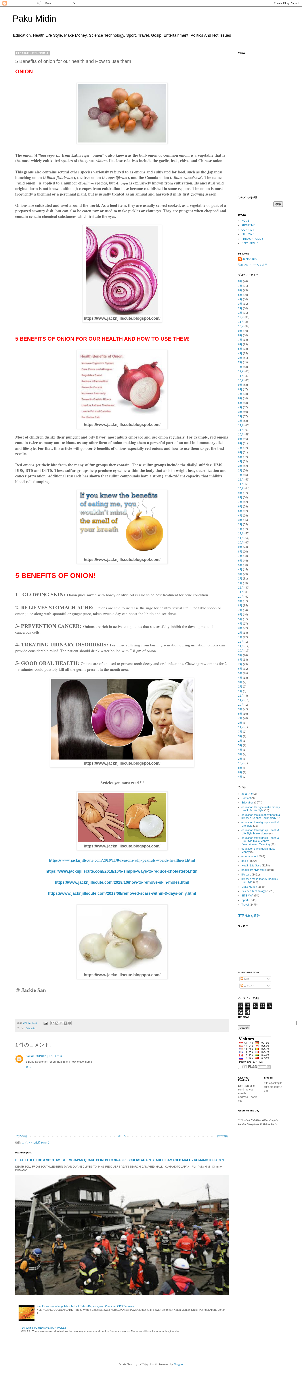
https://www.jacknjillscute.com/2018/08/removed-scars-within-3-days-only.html (122, 893)
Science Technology (253, 891)
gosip (244, 860)
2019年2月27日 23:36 (49, 1056)
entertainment (249, 856)
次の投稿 (21, 1136)
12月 (241, 317)
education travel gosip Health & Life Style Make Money (260, 832)
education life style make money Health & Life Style (260, 809)
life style (246, 874)
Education (31, 1028)
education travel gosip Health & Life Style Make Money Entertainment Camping (260, 841)
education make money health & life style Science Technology (260, 816)
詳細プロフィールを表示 (252, 264)
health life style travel (254, 870)
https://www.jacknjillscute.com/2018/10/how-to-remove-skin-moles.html (122, 882)
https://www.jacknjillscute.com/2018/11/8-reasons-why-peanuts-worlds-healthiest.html (122, 860)
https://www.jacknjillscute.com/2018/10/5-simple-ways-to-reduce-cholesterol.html (122, 871)
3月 (240, 303)
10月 (241, 326)
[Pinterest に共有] (69, 1023)
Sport (244, 900)
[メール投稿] (45, 1023)
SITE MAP (247, 234)
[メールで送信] (52, 1023)
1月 (240, 312)
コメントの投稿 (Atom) (35, 1142)
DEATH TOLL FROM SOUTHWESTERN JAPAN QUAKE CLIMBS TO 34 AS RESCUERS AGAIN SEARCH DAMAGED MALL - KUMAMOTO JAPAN (119, 1160)
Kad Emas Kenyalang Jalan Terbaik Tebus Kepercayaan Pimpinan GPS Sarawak (85, 1306)
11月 (241, 321)
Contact (246, 798)
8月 (240, 281)
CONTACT (247, 229)
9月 (240, 330)
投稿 (246, 978)
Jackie (30, 1056)
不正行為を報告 (249, 915)
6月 (240, 290)
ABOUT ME (248, 225)
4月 (240, 299)
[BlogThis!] (57, 1023)
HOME (245, 220)
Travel (245, 904)
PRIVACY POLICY (252, 238)
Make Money (249, 886)
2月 (240, 308)
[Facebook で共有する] (65, 1023)
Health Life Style (251, 865)
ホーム (122, 1136)
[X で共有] (61, 1023)
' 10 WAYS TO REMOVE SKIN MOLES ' (44, 1327)
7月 (240, 285)
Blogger (178, 1364)
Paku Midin (34, 18)
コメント (248, 985)
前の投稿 (222, 1136)
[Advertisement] (260, 123)
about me (247, 793)
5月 (240, 294)
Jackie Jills (250, 259)
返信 (28, 1067)
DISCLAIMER (249, 243)
